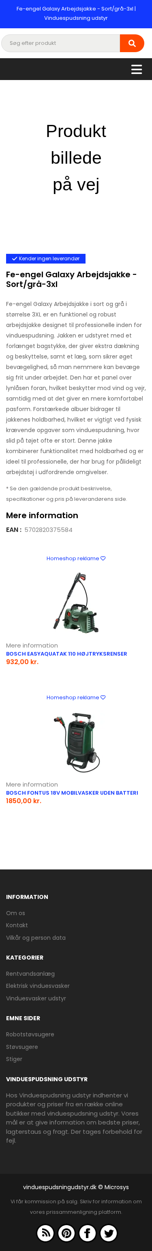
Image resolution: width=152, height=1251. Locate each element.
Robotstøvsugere (30, 1034)
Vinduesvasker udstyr (36, 998)
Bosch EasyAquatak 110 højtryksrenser (66, 654)
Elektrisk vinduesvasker (38, 986)
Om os (15, 913)
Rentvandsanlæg (30, 974)
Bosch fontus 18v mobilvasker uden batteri (72, 793)
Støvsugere (22, 1047)
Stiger (14, 1059)
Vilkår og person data (36, 938)
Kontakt (17, 925)
